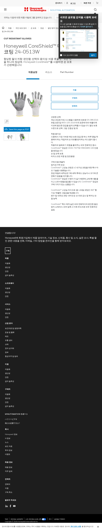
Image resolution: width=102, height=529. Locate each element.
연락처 (7, 484)
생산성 (7, 267)
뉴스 (6, 442)
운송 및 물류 (9, 332)
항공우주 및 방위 (11, 356)
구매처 (74, 98)
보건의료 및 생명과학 (13, 328)
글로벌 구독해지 (59, 519)
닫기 (93, 55)
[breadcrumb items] (3, 28)
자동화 (7, 263)
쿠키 (50, 519)
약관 (6, 519)
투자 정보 (8, 450)
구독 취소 (8, 492)
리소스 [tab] (48, 72)
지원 (74, 90)
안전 (6, 271)
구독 (8, 251)
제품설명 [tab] (32, 72)
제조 (6, 336)
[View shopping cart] (97, 3)
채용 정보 (8, 467)
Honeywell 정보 (11, 434)
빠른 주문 (87, 3)
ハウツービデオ (11, 419)
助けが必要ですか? (12, 423)
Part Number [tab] (67, 72)
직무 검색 (8, 471)
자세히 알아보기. (86, 26)
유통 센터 (8, 340)
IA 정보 (7, 438)
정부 (6, 352)
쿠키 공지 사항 (75, 526)
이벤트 (7, 454)
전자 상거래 (9, 348)
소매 (6, 344)
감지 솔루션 (9, 275)
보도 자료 (8, 446)
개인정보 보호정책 (16, 519)
